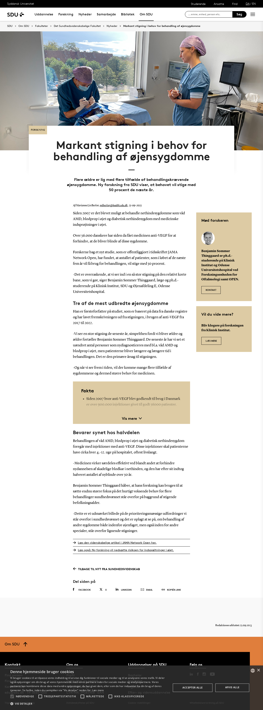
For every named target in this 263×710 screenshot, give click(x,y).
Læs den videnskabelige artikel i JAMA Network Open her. (117, 542)
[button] (12, 696)
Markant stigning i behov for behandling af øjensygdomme (161, 26)
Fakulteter (41, 26)
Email (149, 589)
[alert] (131, 687)
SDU (10, 26)
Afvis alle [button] (232, 687)
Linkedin (126, 589)
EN (254, 3)
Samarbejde (106, 14)
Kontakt (211, 289)
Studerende (198, 4)
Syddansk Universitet (20, 3)
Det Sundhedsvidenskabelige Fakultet (77, 26)
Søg (239, 14)
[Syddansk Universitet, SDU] (15, 14)
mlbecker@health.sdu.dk (114, 205)
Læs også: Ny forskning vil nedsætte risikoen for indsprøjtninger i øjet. (126, 550)
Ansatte (219, 4)
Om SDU (146, 14)
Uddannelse (44, 14)
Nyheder (85, 14)
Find (235, 4)
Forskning (65, 14)
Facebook (84, 589)
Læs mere (211, 340)
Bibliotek (128, 14)
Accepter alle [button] (192, 687)
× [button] (258, 670)
